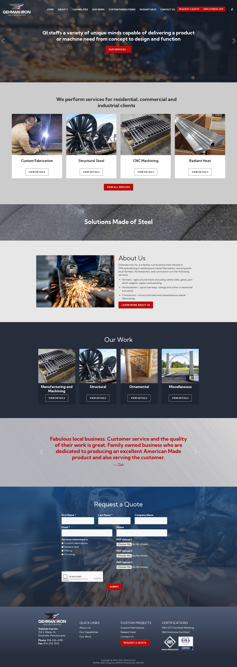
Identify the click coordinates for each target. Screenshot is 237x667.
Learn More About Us (136, 305)
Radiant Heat (148, 9)
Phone (120, 527)
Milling (68, 550)
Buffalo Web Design (102, 663)
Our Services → (119, 49)
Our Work (98, 9)
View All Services (118, 187)
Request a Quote (189, 9)
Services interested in (75, 539)
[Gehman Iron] (17, 9)
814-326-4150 (55, 640)
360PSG (119, 663)
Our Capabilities (88, 632)
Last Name (105, 515)
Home (50, 9)
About (62, 9)
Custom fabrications (76, 543)
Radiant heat (71, 547)
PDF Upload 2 (124, 551)
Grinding (69, 554)
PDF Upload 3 (124, 562)
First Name (69, 515)
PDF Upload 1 (124, 539)
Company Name (144, 515)
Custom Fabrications (122, 9)
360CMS (140, 663)
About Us (85, 627)
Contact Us (167, 9)
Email (66, 527)
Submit (114, 586)
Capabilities (80, 9)
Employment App (213, 9)
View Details (37, 172)
